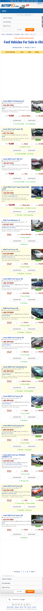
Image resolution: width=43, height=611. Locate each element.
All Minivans (24, 244)
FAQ (25, 607)
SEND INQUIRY (32, 120)
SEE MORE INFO (17, 120)
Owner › (4, 108)
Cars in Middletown (30, 124)
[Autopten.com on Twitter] (22, 604)
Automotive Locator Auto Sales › (14, 464)
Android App (10, 607)
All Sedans (21, 273)
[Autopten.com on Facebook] (13, 604)
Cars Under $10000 (19, 182)
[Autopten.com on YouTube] (24, 604)
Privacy (29, 607)
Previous (16, 572)
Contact (34, 607)
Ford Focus (29, 273)
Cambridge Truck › (13, 196)
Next (33, 572)
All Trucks (19, 215)
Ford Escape (28, 449)
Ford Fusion (30, 154)
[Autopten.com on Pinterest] (16, 604)
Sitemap (16, 607)
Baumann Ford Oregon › (8, 433)
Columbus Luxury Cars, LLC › (8, 257)
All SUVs (21, 449)
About (21, 607)
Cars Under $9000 (19, 124)
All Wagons (24, 537)
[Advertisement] (21, 75)
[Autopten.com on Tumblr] (27, 604)
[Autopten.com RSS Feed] (30, 604)
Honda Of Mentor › (6, 286)
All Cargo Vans (24, 481)
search (29, 30)
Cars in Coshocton (31, 182)
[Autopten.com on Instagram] (19, 604)
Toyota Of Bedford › (6, 345)
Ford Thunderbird (28, 391)
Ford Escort (29, 332)
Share (41, 3)
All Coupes (20, 391)
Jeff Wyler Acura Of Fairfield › (9, 227)
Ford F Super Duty (28, 215)
